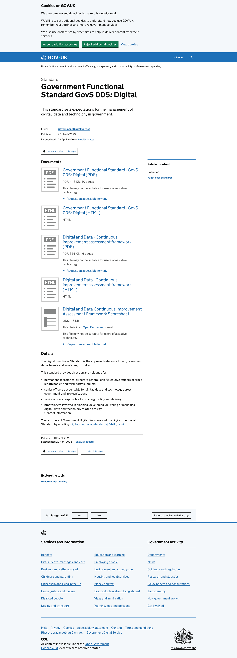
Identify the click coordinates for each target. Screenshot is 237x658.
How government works (163, 598)
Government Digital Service (74, 129)
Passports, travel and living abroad (117, 591)
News (151, 562)
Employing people (106, 562)
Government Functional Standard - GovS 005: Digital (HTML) (100, 210)
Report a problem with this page (171, 515)
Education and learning (109, 555)
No (102, 515)
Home (44, 66)
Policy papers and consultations (169, 584)
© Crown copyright (183, 648)
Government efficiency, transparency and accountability (101, 66)
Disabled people (52, 598)
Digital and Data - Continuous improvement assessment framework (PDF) (97, 241)
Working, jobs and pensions (112, 606)
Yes (83, 515)
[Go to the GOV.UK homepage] (54, 57)
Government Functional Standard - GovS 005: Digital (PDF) (100, 172)
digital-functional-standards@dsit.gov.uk (97, 424)
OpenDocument (93, 327)
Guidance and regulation (164, 569)
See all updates (85, 139)
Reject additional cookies (100, 44)
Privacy (55, 628)
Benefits (46, 555)
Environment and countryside (113, 569)
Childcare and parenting (57, 576)
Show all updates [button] (85, 441)
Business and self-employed (59, 569)
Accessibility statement (92, 628)
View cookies (129, 44)
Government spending (148, 66)
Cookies (68, 628)
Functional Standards (160, 177)
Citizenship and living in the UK (61, 584)
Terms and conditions (139, 628)
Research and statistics (163, 576)
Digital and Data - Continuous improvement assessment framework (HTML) (97, 284)
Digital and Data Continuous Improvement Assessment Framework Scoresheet (102, 311)
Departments (156, 555)
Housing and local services (111, 576)
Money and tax (104, 584)
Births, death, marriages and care (63, 562)
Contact (116, 628)
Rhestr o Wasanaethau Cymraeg (62, 632)
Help (44, 628)
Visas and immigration (108, 598)
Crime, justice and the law (58, 591)
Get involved (156, 606)
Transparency (157, 591)
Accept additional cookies (60, 44)
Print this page (95, 451)
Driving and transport (55, 606)
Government (59, 66)
